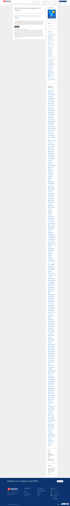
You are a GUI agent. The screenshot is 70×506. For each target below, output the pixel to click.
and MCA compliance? (51, 89)
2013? (48, 89)
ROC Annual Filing (51, 78)
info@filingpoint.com (56, 492)
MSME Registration (51, 64)
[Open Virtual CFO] (24, 3)
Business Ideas (50, 36)
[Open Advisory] (40, 3)
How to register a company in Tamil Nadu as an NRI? (52, 234)
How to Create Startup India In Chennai (22, 33)
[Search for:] (52, 26)
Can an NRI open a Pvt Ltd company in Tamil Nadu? (51, 105)
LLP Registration (50, 63)
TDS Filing (38, 494)
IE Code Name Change (51, 57)
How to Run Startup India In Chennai (19, 35)
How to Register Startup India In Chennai (37, 34)
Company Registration (51, 44)
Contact (25, 491)
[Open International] (36, 3)
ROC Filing (38, 492)
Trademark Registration (51, 79)
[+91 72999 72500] (51, 490)
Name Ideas (50, 66)
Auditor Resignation (51, 35)
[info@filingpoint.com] (51, 493)
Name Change (50, 65)
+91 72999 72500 (55, 490)
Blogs (38, 495)
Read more (17, 26)
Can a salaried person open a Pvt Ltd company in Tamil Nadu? (52, 132)
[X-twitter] (60, 504)
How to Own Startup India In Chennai (26, 34)
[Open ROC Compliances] (31, 3)
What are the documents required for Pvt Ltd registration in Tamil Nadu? (52, 341)
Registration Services (51, 76)
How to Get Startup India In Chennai (33, 33)
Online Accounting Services (24, 29)
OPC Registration (50, 72)
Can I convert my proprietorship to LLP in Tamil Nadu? (52, 140)
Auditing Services (17, 29)
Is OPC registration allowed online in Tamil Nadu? (52, 275)
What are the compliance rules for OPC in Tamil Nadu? (51, 312)
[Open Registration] (19, 3)
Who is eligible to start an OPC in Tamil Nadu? (51, 442)
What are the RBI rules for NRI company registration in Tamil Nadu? (51, 351)
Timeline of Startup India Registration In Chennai (27, 36)
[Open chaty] (68, 504)
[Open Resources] (51, 3)
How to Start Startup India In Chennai (30, 35)
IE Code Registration (51, 59)
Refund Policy (26, 495)
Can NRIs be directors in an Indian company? (51, 171)
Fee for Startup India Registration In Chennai (28, 32)
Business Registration (51, 40)
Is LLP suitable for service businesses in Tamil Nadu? (51, 266)
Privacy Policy (26, 492)
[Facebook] (58, 504)
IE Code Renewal (50, 60)
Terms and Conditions (27, 494)
